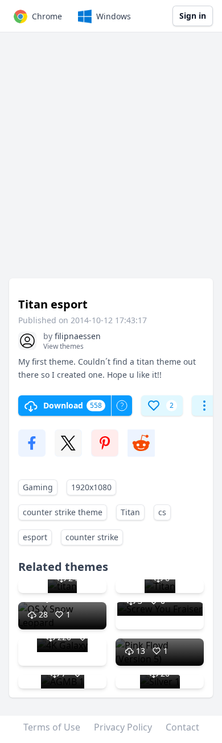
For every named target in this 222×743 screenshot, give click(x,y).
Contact (182, 727)
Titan (130, 512)
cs (162, 512)
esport (35, 537)
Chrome (47, 16)
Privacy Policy (123, 727)
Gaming (38, 487)
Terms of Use (51, 727)
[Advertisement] (111, 161)
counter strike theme (62, 512)
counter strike (91, 537)
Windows (113, 16)
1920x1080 (91, 487)
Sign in (192, 15)
